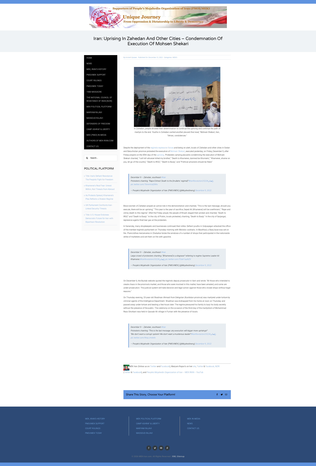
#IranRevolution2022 (198, 181)
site (194, 366)
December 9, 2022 (203, 190)
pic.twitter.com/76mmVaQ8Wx (144, 184)
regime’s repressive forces (162, 148)
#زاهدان (210, 181)
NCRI (217, 366)
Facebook (165, 366)
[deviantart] (167, 447)
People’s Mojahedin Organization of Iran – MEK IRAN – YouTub (175, 372)
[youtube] (161, 447)
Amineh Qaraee (131, 57)
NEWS (175, 57)
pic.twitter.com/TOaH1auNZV (178, 259)
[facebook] (148, 447)
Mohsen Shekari (177, 151)
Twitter (153, 366)
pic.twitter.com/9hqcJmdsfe (143, 338)
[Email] (226, 394)
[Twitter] (221, 394)
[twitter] (154, 447)
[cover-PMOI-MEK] (158, 7)
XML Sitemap (178, 456)
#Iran (163, 177)
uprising (160, 155)
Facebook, (210, 366)
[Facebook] (217, 394)
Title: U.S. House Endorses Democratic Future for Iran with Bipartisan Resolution (99, 218)
